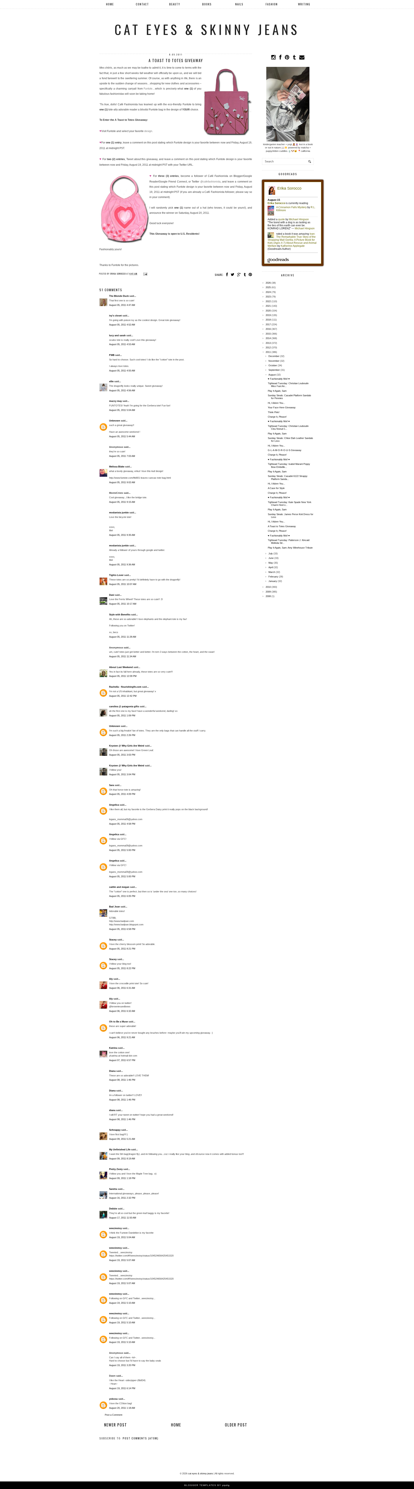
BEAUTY (174, 4)
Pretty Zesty (116, 1169)
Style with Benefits (119, 614)
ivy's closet (115, 315)
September (274, 370)
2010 (268, 587)
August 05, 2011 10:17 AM (122, 603)
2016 (268, 329)
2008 (268, 596)
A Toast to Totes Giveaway (282, 526)
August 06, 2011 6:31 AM (122, 988)
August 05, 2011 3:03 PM (122, 754)
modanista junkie (119, 512)
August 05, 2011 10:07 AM (122, 584)
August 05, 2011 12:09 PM (122, 676)
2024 (268, 292)
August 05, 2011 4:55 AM (122, 370)
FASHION (272, 4)
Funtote (148, 88)
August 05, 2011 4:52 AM (122, 324)
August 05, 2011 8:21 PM (122, 948)
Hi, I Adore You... (276, 403)
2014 (268, 338)
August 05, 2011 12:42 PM (122, 696)
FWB (111, 355)
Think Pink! (273, 412)
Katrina (113, 1048)
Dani (111, 595)
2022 (268, 301)
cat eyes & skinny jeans (207, 29)
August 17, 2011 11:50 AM (122, 1217)
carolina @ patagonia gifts (124, 706)
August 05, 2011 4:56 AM (122, 390)
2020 (268, 310)
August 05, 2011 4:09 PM (122, 794)
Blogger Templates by (207, 1485)
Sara (111, 785)
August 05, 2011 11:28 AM (122, 636)
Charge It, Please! (277, 416)
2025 (268, 287)
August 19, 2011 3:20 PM (122, 1365)
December (273, 356)
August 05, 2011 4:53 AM (122, 344)
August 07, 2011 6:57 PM (122, 1060)
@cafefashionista (210, 181)
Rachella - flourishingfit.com (125, 687)
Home (110, 4)
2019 (268, 315)
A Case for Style (276, 488)
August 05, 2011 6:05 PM (122, 896)
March (271, 572)
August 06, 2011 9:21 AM (122, 1037)
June (271, 558)
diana (112, 1110)
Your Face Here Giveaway (282, 407)
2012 (268, 347)
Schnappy (115, 1130)
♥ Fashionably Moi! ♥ (279, 378)
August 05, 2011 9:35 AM (122, 535)
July (270, 553)
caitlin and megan (119, 887)
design (148, 131)
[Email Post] (144, 273)
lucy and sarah (117, 335)
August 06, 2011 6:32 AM (122, 1011)
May (270, 562)
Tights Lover (116, 575)
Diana (112, 1071)
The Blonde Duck (119, 296)
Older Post (236, 1425)
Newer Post (115, 1425)
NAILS (239, 4)
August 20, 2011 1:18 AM (122, 1408)
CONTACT (142, 4)
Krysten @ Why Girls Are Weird (126, 745)
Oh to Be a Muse (118, 1021)
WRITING (304, 4)
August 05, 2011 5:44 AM (122, 436)
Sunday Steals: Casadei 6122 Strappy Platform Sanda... (287, 477)
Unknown (114, 420)
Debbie (113, 1208)
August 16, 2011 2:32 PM (122, 1198)
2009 (268, 591)
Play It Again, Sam (277, 391)
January (272, 581)
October (272, 365)
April (270, 567)
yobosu (113, 1399)
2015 (268, 333)
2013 (268, 343)
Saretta (113, 1189)
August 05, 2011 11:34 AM (122, 656)
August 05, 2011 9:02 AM (122, 482)
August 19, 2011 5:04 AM (122, 1237)
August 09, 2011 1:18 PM (122, 1178)
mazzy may (115, 401)
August (272, 374)
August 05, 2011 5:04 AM (122, 410)
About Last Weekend (121, 667)
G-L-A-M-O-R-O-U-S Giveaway (284, 450)
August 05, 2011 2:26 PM (122, 735)
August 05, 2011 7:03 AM (122, 456)
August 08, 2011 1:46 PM (122, 1080)
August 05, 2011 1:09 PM (122, 715)
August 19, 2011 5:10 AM (122, 1303)
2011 (268, 352)
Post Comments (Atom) (140, 1438)
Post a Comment (113, 1415)
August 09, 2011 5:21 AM (122, 1139)
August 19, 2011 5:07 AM (122, 1260)
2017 (268, 324)
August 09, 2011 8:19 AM (122, 1158)
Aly (111, 979)
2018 (268, 319)
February (273, 576)
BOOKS (207, 4)
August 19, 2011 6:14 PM (122, 1388)
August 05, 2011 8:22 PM (122, 968)
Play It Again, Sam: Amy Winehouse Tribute (290, 547)
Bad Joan (114, 906)
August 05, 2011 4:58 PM (122, 823)
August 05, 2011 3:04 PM (122, 774)
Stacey (113, 939)
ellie (111, 381)
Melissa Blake (116, 466)
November (273, 361)
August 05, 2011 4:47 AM (122, 305)
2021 (268, 306)
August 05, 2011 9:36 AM (122, 564)
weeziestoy (115, 1228)
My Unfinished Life (119, 1149)
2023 (268, 296)
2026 (268, 282)
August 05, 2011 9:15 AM (122, 502)
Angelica (114, 804)
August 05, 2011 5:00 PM (122, 850)
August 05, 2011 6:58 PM (122, 929)
